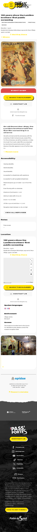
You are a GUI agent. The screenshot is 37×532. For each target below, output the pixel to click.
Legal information (10, 501)
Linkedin (19, 468)
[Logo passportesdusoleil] (18, 430)
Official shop (20, 503)
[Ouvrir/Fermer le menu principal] (11, 5)
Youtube (19, 455)
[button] (18, 64)
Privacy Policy (19, 501)
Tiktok (20, 459)
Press (20, 474)
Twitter (20, 464)
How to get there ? (16, 509)
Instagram (19, 451)
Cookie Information (10, 503)
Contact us (18, 439)
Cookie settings (9, 505)
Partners (20, 478)
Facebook (20, 447)
